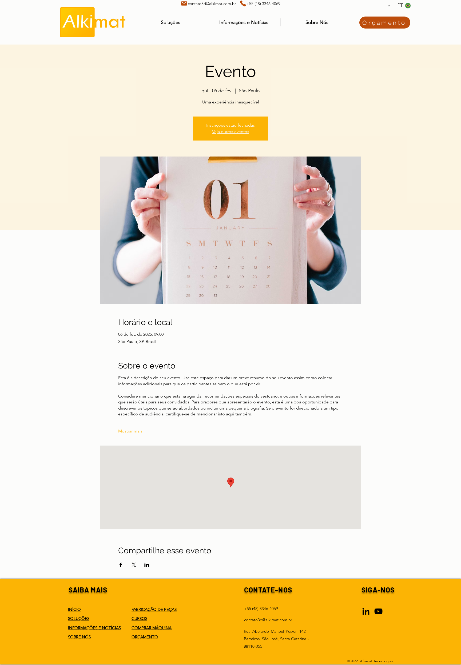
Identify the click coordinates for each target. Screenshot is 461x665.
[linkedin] (366, 611)
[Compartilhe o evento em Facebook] (120, 565)
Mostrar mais (130, 431)
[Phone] (243, 3)
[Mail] (184, 3)
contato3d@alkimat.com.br (212, 3)
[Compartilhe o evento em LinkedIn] (146, 565)
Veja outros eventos (230, 131)
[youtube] (378, 611)
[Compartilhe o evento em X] (133, 565)
